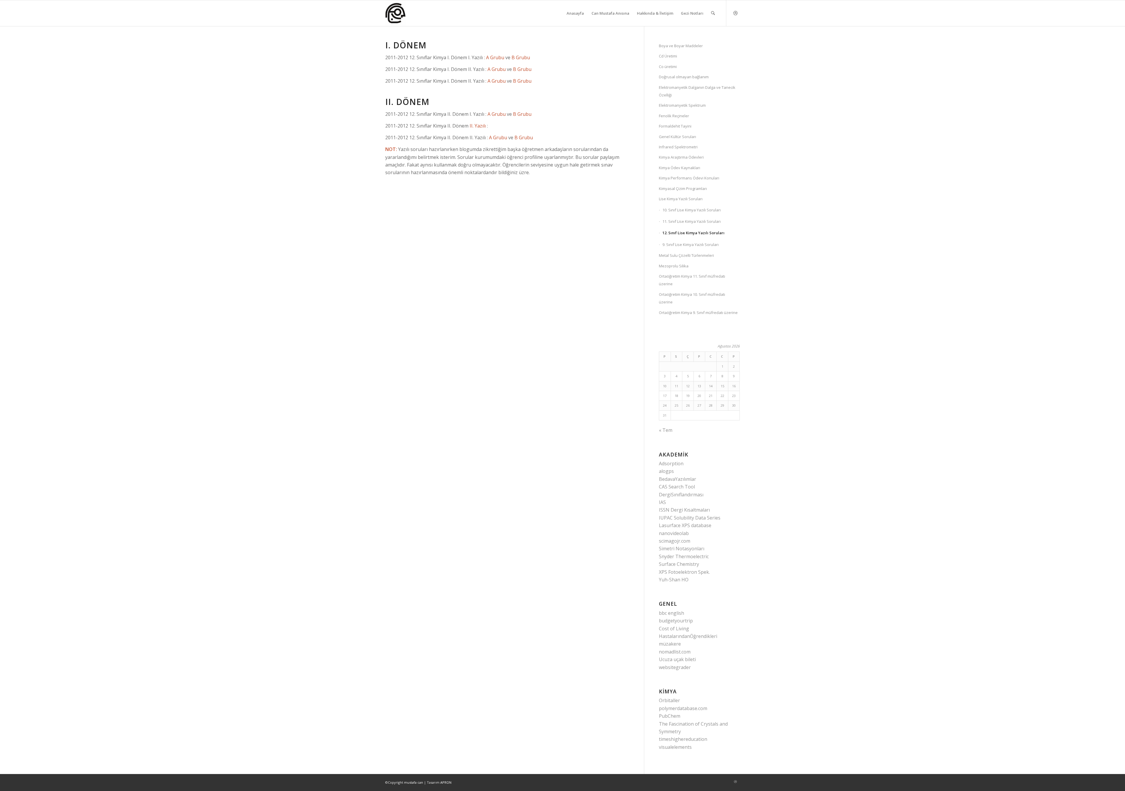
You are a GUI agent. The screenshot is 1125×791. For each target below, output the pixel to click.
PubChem (669, 716)
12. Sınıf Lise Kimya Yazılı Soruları (693, 232)
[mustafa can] (395, 13)
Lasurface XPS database (685, 525)
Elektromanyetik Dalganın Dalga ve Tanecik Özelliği (697, 91)
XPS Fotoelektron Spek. (684, 572)
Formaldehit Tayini (675, 126)
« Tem (665, 430)
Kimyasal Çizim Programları (683, 188)
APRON (445, 782)
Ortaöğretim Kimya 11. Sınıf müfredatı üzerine (692, 280)
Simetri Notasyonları (681, 548)
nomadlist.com (675, 652)
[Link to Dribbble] (735, 13)
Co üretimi (668, 66)
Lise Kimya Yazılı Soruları (681, 198)
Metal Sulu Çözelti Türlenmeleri (686, 255)
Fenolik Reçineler (674, 115)
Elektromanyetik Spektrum (682, 105)
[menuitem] (575, 13)
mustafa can (413, 782)
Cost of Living (674, 628)
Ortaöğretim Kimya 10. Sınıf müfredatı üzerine (692, 298)
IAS (662, 502)
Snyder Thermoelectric (684, 556)
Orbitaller (669, 700)
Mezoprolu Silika (673, 266)
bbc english (671, 613)
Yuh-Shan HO (673, 579)
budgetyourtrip (676, 620)
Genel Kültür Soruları (677, 136)
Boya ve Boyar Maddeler (681, 45)
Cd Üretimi (668, 56)
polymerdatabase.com (683, 708)
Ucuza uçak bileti (677, 659)
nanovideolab (674, 533)
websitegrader (675, 667)
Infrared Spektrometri (678, 147)
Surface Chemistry (679, 564)
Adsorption (671, 463)
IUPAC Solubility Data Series (689, 518)
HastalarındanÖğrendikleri (688, 636)
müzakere (670, 644)
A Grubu (495, 57)
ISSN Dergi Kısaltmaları (684, 510)
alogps (666, 471)
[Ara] (713, 13)
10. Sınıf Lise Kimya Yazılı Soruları (691, 210)
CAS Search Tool (677, 486)
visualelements (675, 747)
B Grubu (521, 57)
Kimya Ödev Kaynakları (679, 167)
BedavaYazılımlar (677, 479)
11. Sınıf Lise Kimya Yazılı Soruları (691, 221)
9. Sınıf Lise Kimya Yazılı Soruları (690, 244)
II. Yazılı (478, 126)
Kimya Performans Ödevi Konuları (689, 178)
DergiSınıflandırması (681, 494)
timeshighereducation (683, 739)
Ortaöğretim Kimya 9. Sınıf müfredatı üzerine (698, 312)
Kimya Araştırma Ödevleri (681, 157)
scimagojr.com (674, 541)
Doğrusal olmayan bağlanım (684, 76)
